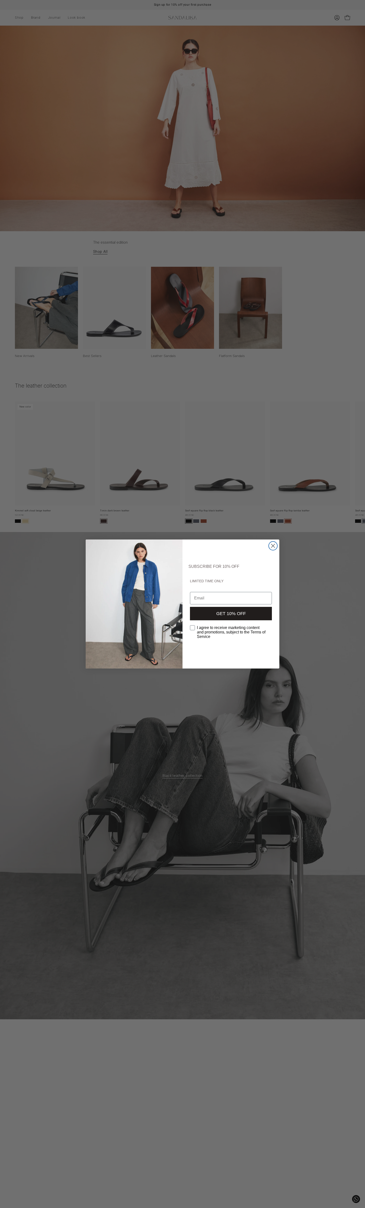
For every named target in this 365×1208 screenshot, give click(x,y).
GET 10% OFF (231, 613)
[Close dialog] (273, 545)
